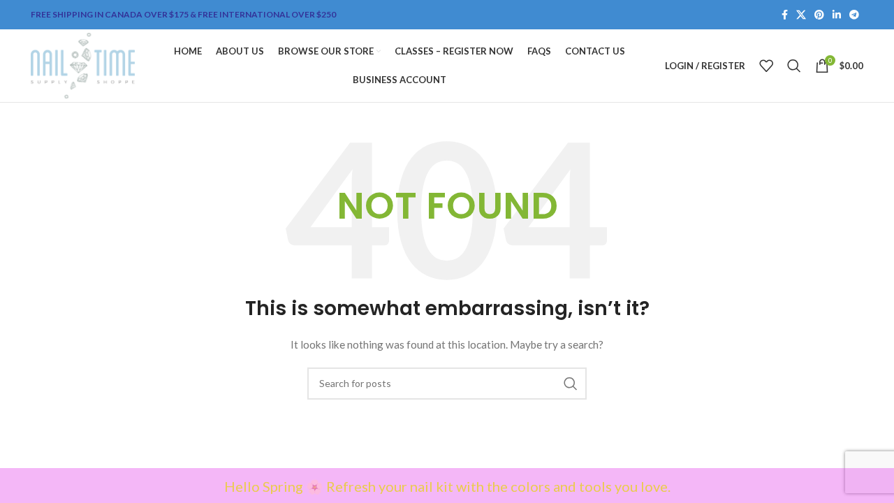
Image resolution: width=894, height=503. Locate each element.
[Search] (794, 66)
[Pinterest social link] (819, 15)
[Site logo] (83, 65)
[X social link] (801, 15)
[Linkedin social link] (836, 15)
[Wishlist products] (766, 66)
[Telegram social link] (854, 15)
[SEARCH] (571, 383)
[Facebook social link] (784, 15)
